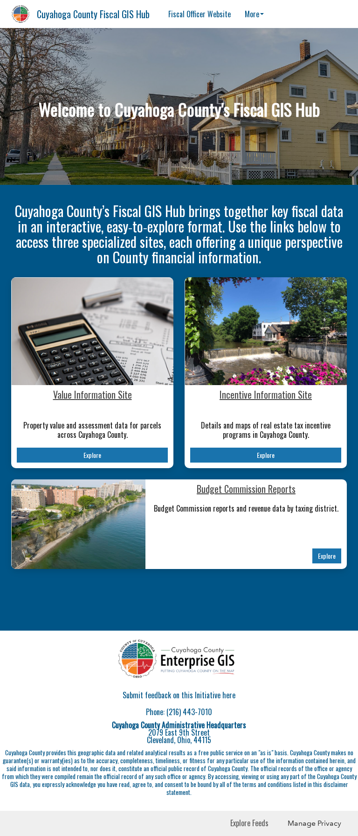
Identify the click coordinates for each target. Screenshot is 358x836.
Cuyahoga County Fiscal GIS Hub (93, 14)
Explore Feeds (249, 823)
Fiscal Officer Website (199, 14)
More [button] (252, 14)
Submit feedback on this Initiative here (179, 695)
